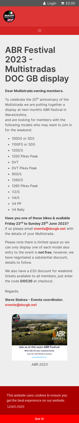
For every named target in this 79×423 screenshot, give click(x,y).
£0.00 (70, 3)
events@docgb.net (50, 228)
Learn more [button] (15, 406)
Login (51, 3)
